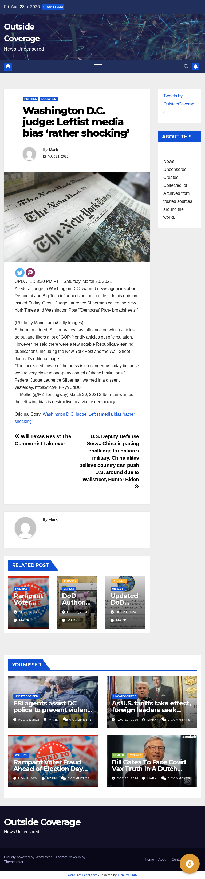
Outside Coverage (42, 822)
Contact (178, 859)
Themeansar (13, 862)
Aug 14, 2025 (29, 719)
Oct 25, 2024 (127, 778)
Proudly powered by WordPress (29, 857)
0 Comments (80, 719)
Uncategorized (26, 696)
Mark (53, 149)
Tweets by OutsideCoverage (178, 104)
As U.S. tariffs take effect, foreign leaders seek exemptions (151, 709)
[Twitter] (20, 272)
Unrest (69, 588)
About (162, 859)
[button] (186, 66)
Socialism (48, 98)
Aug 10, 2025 (127, 719)
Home (149, 859)
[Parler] (30, 272)
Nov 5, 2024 (28, 778)
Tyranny (70, 580)
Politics (30, 98)
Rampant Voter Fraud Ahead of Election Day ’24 (48, 768)
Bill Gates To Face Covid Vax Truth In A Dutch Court (149, 768)
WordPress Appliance (82, 875)
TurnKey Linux (127, 875)
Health (118, 755)
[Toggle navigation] (98, 66)
